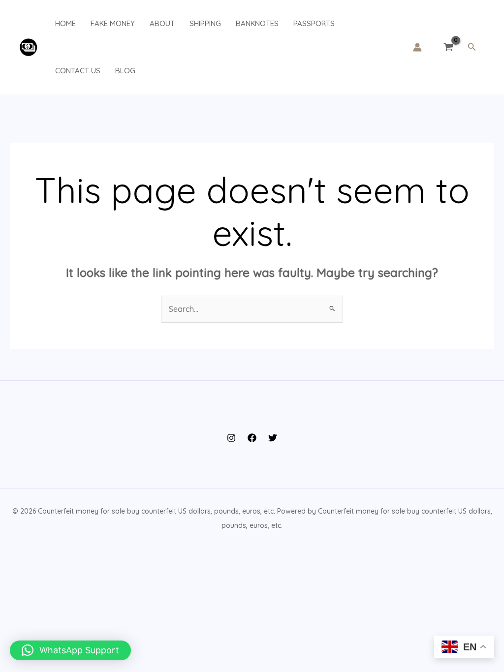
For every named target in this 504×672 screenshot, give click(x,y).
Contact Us (77, 70)
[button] (472, 47)
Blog (125, 70)
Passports (314, 23)
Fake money (113, 23)
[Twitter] (272, 437)
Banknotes (257, 23)
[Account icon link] (417, 47)
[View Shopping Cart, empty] (449, 47)
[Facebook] (252, 437)
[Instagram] (231, 437)
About (162, 23)
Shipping (205, 23)
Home (65, 23)
